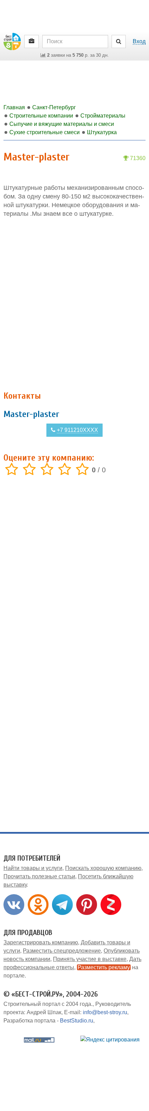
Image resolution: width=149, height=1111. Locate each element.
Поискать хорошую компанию (103, 868)
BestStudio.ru (76, 1021)
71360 (137, 158)
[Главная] (12, 41)
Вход (139, 41)
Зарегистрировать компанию (40, 942)
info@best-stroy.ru (105, 1012)
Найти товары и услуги (32, 868)
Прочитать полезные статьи (39, 876)
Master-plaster (31, 414)
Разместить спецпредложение (62, 951)
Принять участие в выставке (89, 959)
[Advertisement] (74, 304)
